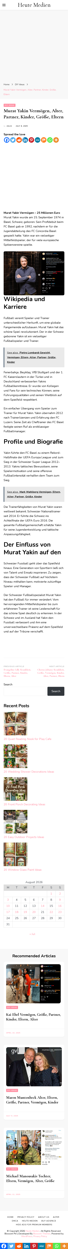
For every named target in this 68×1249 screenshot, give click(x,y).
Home (10, 1217)
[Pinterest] (31, 140)
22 (51, 912)
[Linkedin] (25, 140)
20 (34, 912)
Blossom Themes (41, 1233)
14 (42, 906)
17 (8, 912)
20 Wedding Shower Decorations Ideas (29, 772)
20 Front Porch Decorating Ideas (24, 804)
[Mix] (43, 140)
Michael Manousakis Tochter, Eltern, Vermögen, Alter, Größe (30, 1178)
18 (17, 912)
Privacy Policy (40, 1236)
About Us (43, 1217)
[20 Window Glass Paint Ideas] (15, 855)
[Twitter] (13, 140)
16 (60, 906)
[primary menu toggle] (4, 5)
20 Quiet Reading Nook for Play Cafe (27, 739)
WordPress (26, 1236)
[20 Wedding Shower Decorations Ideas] (15, 756)
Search (8, 684)
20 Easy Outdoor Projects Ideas (24, 837)
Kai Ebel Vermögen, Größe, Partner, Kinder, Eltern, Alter (33, 1017)
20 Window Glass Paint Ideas (23, 870)
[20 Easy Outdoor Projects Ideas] (15, 822)
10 (8, 906)
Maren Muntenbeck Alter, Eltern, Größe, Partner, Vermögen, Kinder (32, 1100)
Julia (9, 126)
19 (25, 912)
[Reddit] (19, 140)
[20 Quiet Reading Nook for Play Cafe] (15, 724)
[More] (56, 140)
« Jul (32, 934)
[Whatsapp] (50, 140)
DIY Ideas (9, 105)
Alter (56, 1217)
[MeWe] (37, 140)
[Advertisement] (34, 47)
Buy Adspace (48, 1221)
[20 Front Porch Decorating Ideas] (15, 789)
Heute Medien (34, 4)
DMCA (15, 1221)
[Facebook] (6, 140)
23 (60, 912)
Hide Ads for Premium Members (34, 1224)
